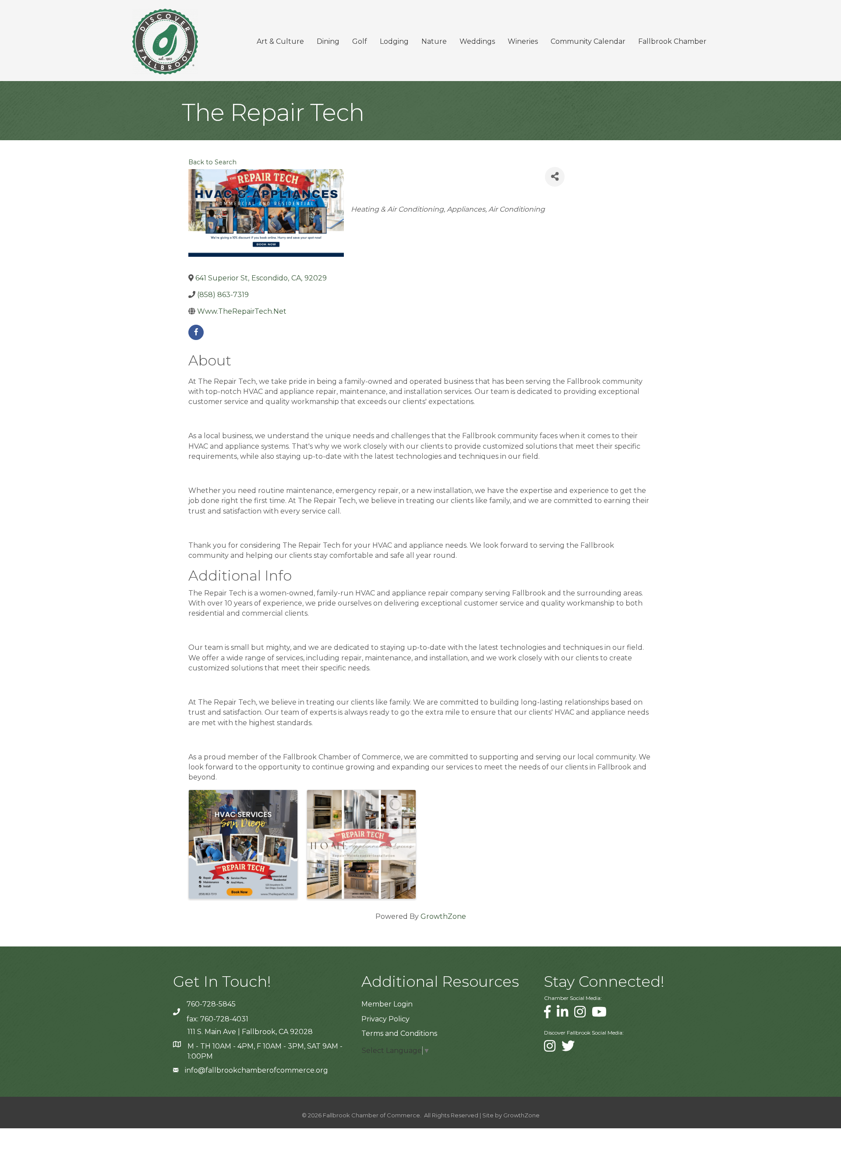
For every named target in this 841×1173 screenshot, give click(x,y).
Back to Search (212, 162)
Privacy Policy (385, 1019)
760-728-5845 (211, 1004)
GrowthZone (443, 916)
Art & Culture (280, 41)
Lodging (394, 41)
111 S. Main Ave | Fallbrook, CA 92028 (250, 1032)
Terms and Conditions (399, 1033)
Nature (434, 41)
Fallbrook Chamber (672, 41)
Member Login (387, 1004)
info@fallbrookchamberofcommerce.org (256, 1070)
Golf (359, 41)
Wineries (523, 41)
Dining (328, 41)
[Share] (555, 177)
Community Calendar (588, 41)
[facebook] (196, 332)
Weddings (477, 41)
